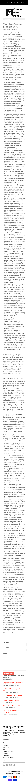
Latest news (6, 722)
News (4, 749)
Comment (5, 653)
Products (5, 745)
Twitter (4, 765)
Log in (8, 2)
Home (4, 743)
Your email (6, 647)
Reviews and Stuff (8, 751)
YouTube (10, 765)
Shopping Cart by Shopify (13, 773)
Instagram (14, 765)
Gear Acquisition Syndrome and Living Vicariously (13, 711)
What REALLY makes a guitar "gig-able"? (12, 689)
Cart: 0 (24, 2)
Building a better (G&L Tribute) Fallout (13, 700)
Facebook (7, 765)
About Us (5, 753)
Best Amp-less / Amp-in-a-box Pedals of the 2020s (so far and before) (13, 682)
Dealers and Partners (8, 757)
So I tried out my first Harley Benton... (13, 695)
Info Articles (6, 747)
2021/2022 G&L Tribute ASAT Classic (13, 705)
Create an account (15, 2)
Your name (6, 642)
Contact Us (6, 755)
